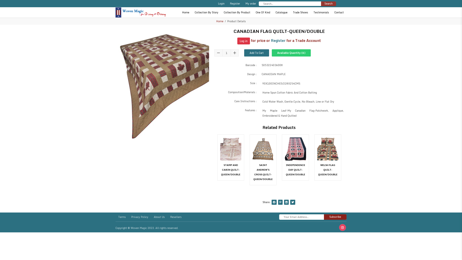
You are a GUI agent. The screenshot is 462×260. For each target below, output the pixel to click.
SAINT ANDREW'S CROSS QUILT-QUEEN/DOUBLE (263, 172)
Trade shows (300, 12)
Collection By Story (206, 12)
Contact (339, 12)
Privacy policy (139, 217)
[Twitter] (292, 202)
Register (235, 3)
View (230, 173)
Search (328, 3)
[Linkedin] (286, 202)
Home (185, 12)
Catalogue (281, 12)
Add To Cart (257, 53)
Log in (244, 41)
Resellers (176, 217)
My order (250, 3)
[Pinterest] (280, 202)
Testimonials (321, 12)
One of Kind (263, 12)
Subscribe (335, 217)
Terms (122, 217)
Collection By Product (237, 12)
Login (221, 3)
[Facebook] (274, 202)
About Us (159, 217)
